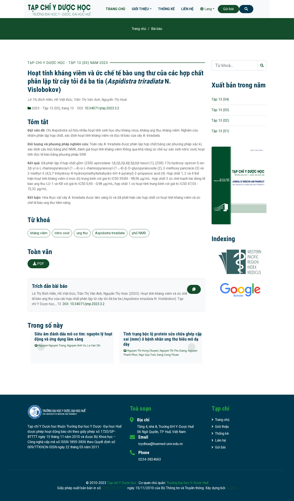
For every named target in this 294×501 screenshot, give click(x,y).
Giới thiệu (140, 9)
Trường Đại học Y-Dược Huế (187, 483)
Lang (208, 9)
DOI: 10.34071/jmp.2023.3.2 (84, 304)
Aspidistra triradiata (110, 233)
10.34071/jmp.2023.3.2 (102, 108)
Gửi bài (228, 9)
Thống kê (166, 9)
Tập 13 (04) (220, 99)
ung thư (82, 233)
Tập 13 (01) (220, 131)
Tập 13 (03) (220, 110)
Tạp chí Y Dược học (122, 483)
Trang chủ (115, 9)
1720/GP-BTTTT (114, 488)
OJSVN (231, 488)
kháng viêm (38, 233)
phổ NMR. (139, 233)
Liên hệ (187, 9)
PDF (40, 264)
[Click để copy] (194, 289)
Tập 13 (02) (220, 120)
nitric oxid (62, 233)
